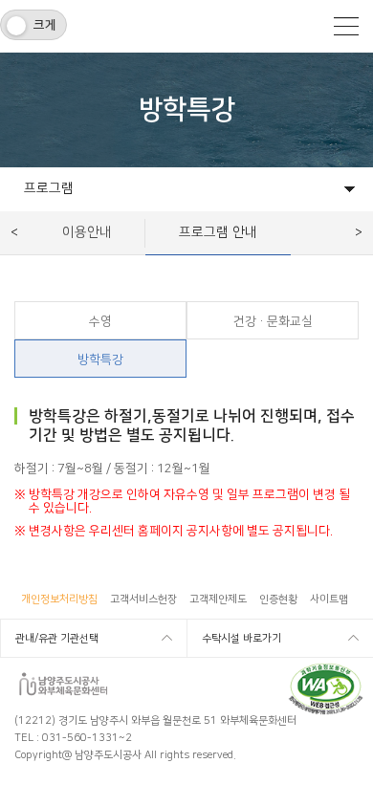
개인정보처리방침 (59, 599)
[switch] (33, 25)
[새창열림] (325, 669)
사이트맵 (329, 599)
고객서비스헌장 (143, 599)
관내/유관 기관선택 (57, 638)
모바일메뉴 (346, 26)
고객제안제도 (218, 599)
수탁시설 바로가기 (241, 638)
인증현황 (278, 599)
